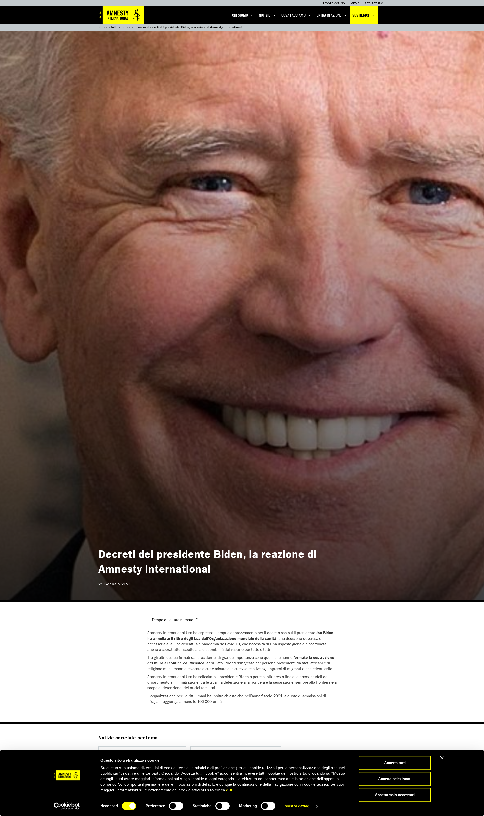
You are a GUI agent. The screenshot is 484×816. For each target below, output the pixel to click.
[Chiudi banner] (442, 757)
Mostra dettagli (298, 806)
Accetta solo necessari (395, 795)
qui (229, 790)
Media (355, 3)
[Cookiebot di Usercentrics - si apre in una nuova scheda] (67, 806)
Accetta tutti (395, 763)
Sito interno (374, 3)
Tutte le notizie (121, 27)
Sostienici (360, 15)
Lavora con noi (334, 3)
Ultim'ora (140, 27)
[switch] (176, 806)
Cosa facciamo (293, 15)
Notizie (264, 15)
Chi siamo (240, 15)
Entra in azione (329, 15)
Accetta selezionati (394, 779)
